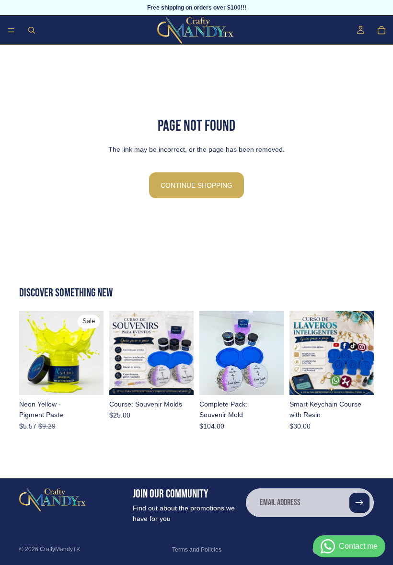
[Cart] (381, 30)
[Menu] (11, 30)
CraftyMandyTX (60, 549)
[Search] (31, 30)
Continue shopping (196, 185)
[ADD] (88, 380)
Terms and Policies (196, 549)
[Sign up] (359, 503)
